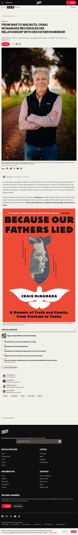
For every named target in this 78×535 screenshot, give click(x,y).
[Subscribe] (59, 441)
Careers (4, 478)
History (40, 396)
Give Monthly (18, 506)
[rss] (14, 45)
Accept (74, 531)
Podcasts (42, 459)
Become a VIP (44, 478)
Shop (41, 484)
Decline (65, 531)
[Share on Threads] (14, 169)
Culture (5, 396)
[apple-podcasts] (17, 45)
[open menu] (3, 3)
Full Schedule (44, 462)
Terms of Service (25, 524)
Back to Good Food (9, 16)
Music (41, 456)
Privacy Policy (14, 524)
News (3, 453)
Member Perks (44, 487)
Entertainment (6, 456)
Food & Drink (14, 396)
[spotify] (20, 45)
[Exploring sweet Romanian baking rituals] (2, 345)
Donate (72, 3)
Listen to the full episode (10, 367)
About (3, 476)
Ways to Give (43, 481)
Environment (31, 396)
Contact (4, 487)
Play (6, 44)
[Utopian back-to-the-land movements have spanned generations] (2, 354)
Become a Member (45, 476)
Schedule (73, 7)
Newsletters (5, 484)
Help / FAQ (5, 481)
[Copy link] (7, 169)
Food (3, 459)
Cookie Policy (36, 524)
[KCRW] (5, 433)
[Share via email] (21, 169)
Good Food (5, 21)
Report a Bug (5, 524)
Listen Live (9, 2)
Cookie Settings (60, 524)
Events (4, 465)
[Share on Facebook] (11, 169)
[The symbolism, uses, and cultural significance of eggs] (2, 340)
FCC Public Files (47, 524)
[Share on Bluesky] (18, 169)
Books (22, 396)
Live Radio (43, 453)
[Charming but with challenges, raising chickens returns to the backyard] (2, 349)
